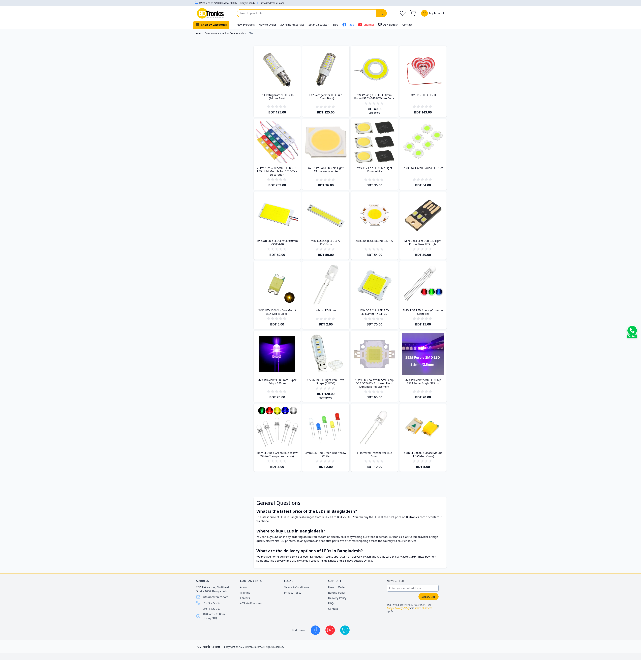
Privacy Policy (292, 592)
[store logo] (210, 13)
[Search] (381, 13)
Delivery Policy (337, 598)
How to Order (267, 24)
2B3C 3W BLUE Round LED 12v (374, 241)
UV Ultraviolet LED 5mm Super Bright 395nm (277, 381)
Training (245, 592)
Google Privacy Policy (398, 608)
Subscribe (428, 596)
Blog (335, 24)
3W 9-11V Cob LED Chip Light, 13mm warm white (325, 169)
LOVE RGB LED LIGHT (423, 95)
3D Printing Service (292, 24)
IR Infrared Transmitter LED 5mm (374, 454)
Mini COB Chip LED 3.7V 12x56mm (326, 242)
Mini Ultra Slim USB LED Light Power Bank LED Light (422, 242)
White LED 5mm (326, 310)
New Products (246, 24)
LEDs (250, 33)
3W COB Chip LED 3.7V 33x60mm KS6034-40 (277, 242)
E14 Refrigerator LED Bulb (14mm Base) (277, 96)
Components (212, 33)
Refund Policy (336, 592)
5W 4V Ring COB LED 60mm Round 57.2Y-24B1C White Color (374, 96)
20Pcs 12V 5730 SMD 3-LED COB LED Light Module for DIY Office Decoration (277, 171)
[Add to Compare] (279, 104)
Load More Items (350, 484)
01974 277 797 (212, 603)
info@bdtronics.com (272, 3)
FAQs (331, 603)
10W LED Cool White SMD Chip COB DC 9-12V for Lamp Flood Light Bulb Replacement (374, 383)
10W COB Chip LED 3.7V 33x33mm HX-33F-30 (374, 312)
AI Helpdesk (390, 24)
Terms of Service (423, 608)
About (244, 587)
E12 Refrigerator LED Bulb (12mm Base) (325, 96)
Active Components (233, 33)
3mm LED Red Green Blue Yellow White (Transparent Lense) (277, 454)
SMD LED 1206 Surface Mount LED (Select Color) (277, 312)
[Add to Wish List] (275, 104)
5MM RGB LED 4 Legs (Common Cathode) (423, 312)
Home (198, 33)
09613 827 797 (212, 609)
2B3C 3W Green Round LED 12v (423, 168)
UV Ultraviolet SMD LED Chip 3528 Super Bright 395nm (423, 381)
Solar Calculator (319, 24)
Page (351, 24)
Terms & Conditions (296, 587)
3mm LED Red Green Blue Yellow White (325, 454)
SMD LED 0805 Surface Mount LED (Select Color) (423, 454)
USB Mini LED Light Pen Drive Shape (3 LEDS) (325, 381)
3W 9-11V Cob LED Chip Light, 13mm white (374, 169)
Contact (407, 24)
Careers (245, 598)
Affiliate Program (251, 603)
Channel (368, 24)
